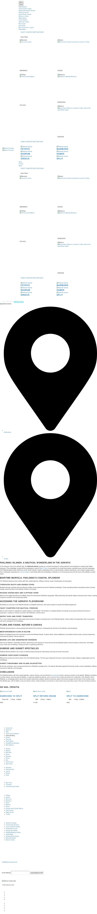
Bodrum (25, 153)
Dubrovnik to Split (11, 696)
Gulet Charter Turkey (25, 14)
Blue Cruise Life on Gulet (26, 27)
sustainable (55, 675)
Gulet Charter (23, 7)
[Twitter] (7, 893)
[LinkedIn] (7, 895)
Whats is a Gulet (24, 16)
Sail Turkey (22, 25)
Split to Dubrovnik (78, 696)
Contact (21, 164)
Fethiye (25, 149)
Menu (21, 2)
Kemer (60, 153)
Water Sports (22, 18)
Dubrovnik (5, 699)
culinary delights (25, 572)
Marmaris (62, 149)
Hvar (41, 568)
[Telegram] (7, 897)
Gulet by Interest (24, 12)
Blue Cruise (22, 24)
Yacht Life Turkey (24, 22)
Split (60, 158)
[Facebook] (7, 892)
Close (21, 4)
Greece (25, 158)
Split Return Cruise (44, 696)
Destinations (22, 29)
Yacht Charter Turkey (25, 9)
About (20, 166)
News (20, 162)
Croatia (45, 568)
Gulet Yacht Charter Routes (27, 10)
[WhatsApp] (7, 899)
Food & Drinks (23, 20)
